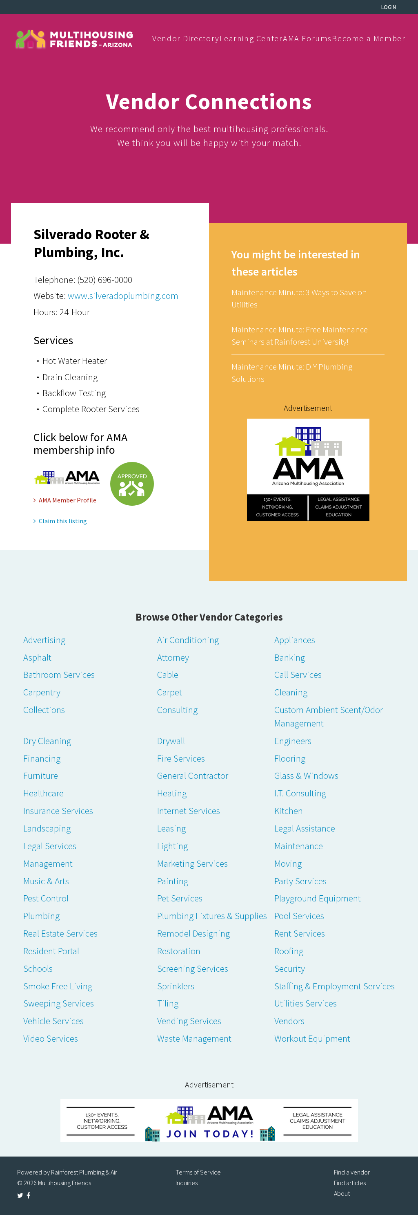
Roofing (288, 951)
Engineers (292, 740)
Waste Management (194, 1038)
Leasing (171, 828)
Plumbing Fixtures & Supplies (212, 915)
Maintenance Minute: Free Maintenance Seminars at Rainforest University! (299, 335)
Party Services (300, 881)
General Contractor (192, 775)
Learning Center (251, 38)
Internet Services (188, 810)
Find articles (350, 1183)
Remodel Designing (193, 933)
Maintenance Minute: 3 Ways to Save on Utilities (299, 298)
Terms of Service (198, 1172)
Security (289, 968)
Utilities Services (305, 1003)
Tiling (167, 1003)
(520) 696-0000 (104, 279)
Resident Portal (51, 951)
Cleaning (290, 692)
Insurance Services (58, 810)
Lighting (172, 846)
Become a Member (368, 38)
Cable (167, 674)
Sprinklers (175, 986)
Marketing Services (192, 863)
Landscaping (47, 828)
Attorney (173, 657)
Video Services (50, 1038)
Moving (288, 863)
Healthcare (43, 793)
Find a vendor (352, 1172)
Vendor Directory (186, 38)
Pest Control (46, 898)
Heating (172, 793)
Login (388, 7)
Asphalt (37, 657)
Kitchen (288, 810)
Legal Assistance (304, 828)
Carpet (169, 692)
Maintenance (298, 846)
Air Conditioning (188, 640)
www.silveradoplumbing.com (123, 295)
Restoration (178, 951)
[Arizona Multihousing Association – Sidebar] (308, 469)
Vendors (289, 1021)
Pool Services (299, 915)
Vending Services (189, 1021)
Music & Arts (46, 881)
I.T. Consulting (300, 793)
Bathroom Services (59, 674)
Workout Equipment (312, 1038)
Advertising (44, 640)
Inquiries (187, 1183)
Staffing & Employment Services (334, 986)
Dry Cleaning (47, 740)
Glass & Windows (306, 775)
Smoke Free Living (57, 986)
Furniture (40, 775)
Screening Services (192, 968)
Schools (38, 968)
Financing (41, 758)
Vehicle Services (53, 1021)
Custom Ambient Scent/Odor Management (328, 716)
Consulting (177, 709)
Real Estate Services (60, 933)
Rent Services (299, 933)
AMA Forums (307, 38)
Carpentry (41, 692)
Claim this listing (63, 521)
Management (48, 863)
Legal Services (49, 846)
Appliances (294, 640)
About (342, 1193)
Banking (289, 657)
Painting (172, 881)
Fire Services (181, 758)
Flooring (289, 758)
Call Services (298, 674)
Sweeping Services (58, 1003)
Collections (44, 709)
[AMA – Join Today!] (209, 1120)
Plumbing (41, 915)
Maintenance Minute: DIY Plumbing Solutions (291, 372)
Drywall (171, 740)
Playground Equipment (317, 898)
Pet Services (179, 898)
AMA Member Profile (67, 500)
